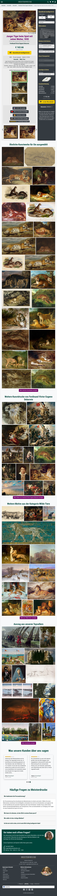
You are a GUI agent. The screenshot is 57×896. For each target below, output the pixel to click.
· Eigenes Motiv (24, 869)
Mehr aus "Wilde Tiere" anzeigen (28, 617)
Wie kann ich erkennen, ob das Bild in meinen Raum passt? (20, 813)
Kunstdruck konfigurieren (20, 53)
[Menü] (1, 1)
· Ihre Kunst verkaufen (25, 870)
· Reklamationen (6, 877)
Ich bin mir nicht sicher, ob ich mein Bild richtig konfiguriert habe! (22, 823)
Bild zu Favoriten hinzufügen (20, 111)
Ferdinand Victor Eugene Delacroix (25, 5)
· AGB (4, 872)
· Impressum (5, 870)
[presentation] (2, 130)
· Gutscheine (23, 876)
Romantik (15, 5)
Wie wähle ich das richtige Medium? (14, 818)
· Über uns (5, 879)
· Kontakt (4, 869)
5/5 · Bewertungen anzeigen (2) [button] (22, 121)
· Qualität (22, 872)
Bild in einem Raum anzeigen (20, 118)
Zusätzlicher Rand (42, 20)
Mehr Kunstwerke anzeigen (28, 743)
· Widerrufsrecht (6, 876)
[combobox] (47, 22)
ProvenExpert (12, 775)
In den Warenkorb (48, 102)
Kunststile (9, 5)
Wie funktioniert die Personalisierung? (14, 796)
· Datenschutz (5, 874)
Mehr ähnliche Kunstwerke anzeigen (28, 390)
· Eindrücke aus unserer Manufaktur (28, 874)
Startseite (3, 5)
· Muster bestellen (24, 877)
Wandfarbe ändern (20, 115)
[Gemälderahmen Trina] (16, 132)
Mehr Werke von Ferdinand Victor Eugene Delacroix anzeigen (28, 497)
